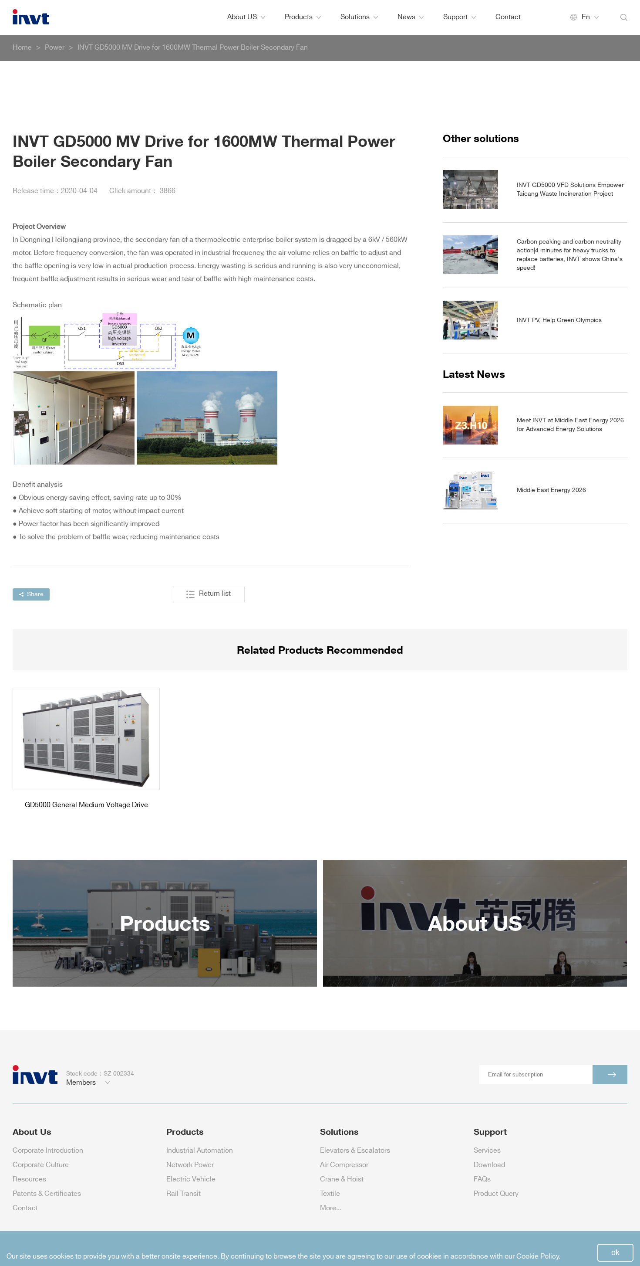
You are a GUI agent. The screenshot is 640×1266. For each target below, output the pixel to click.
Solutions (355, 17)
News (406, 17)
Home (22, 47)
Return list (215, 594)
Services (487, 1150)
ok (615, 1252)
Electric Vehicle (191, 1179)
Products (299, 17)
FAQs (482, 1179)
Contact (508, 17)
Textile (330, 1194)
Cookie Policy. (538, 1256)
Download (489, 1165)
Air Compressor (344, 1165)
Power (54, 47)
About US (242, 17)
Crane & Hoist (342, 1179)
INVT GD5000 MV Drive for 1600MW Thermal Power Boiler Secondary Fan (192, 47)
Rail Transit (183, 1194)
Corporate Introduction (48, 1150)
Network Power (190, 1165)
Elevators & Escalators (355, 1150)
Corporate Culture (41, 1165)
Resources (29, 1179)
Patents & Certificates (47, 1194)
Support (455, 17)
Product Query (496, 1194)
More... (330, 1208)
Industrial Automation (199, 1150)
